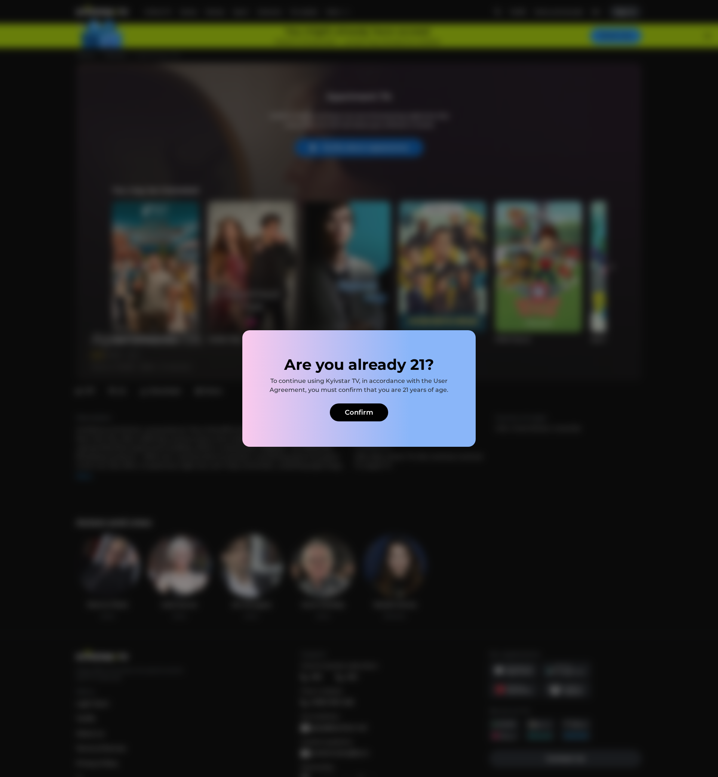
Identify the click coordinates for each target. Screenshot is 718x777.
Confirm (359, 412)
